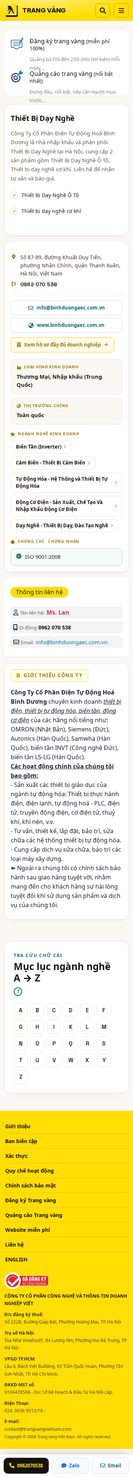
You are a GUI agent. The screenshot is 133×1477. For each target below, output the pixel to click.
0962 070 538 (38, 284)
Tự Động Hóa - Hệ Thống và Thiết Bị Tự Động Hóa (62, 483)
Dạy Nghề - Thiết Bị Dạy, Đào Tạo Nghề (62, 525)
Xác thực (16, 1155)
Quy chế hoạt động (29, 1170)
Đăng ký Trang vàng (30, 1200)
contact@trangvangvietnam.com (37, 1429)
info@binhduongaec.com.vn (72, 642)
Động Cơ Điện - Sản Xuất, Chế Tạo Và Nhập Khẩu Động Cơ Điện (59, 506)
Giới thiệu (17, 1126)
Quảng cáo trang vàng (71, 77)
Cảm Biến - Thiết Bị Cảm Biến (50, 462)
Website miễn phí (27, 1229)
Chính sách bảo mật (30, 1185)
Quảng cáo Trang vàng (33, 1215)
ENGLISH (16, 1259)
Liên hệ (14, 1244)
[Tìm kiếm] (102, 10)
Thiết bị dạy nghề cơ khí (51, 210)
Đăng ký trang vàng (70, 44)
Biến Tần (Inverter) (38, 446)
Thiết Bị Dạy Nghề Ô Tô (50, 195)
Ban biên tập (21, 1141)
